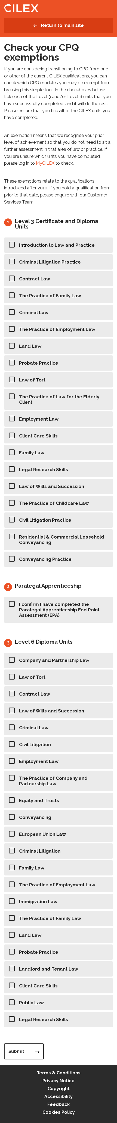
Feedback (58, 1104)
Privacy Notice (58, 1080)
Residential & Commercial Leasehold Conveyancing (61, 539)
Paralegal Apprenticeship (48, 586)
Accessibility (58, 1096)
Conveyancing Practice (45, 559)
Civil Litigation (35, 744)
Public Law (31, 1002)
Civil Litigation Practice (45, 520)
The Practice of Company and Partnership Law (53, 780)
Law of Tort (32, 380)
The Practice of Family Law (50, 295)
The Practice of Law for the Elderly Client (59, 399)
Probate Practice (38, 363)
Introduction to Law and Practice (57, 245)
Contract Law (34, 278)
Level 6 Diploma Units (44, 642)
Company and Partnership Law (54, 660)
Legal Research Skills (43, 469)
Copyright (59, 1088)
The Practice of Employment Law (57, 329)
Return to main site (62, 25)
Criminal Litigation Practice (50, 262)
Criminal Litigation (39, 851)
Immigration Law (38, 901)
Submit (16, 1051)
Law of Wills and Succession (51, 486)
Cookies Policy (58, 1112)
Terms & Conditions (59, 1072)
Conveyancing (35, 817)
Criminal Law (33, 312)
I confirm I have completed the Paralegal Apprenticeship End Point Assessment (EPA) (59, 610)
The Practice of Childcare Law (54, 503)
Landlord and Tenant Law (48, 969)
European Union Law (42, 834)
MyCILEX (45, 163)
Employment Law (39, 419)
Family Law (31, 452)
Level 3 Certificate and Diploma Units (56, 223)
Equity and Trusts (39, 800)
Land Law (30, 346)
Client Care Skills (38, 436)
